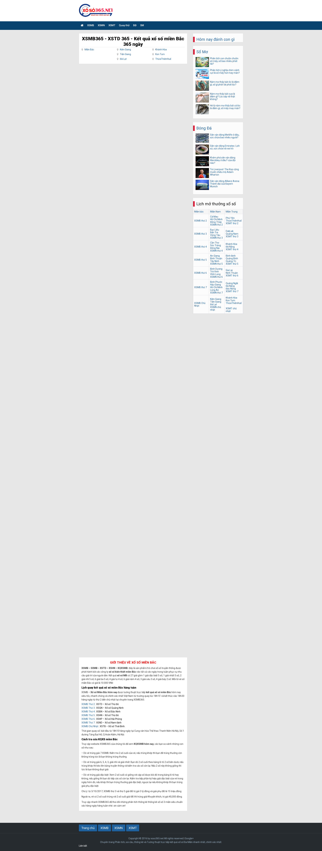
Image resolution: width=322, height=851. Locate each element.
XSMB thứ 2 (200, 220)
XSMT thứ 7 (232, 291)
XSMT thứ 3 (232, 236)
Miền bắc (199, 211)
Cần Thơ (214, 242)
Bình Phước (216, 282)
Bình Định (231, 255)
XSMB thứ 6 (200, 273)
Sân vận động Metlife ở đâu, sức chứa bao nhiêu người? (224, 136)
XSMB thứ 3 (200, 233)
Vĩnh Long (215, 274)
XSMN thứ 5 (216, 263)
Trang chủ (88, 828)
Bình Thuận (216, 258)
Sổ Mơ (202, 52)
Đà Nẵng (230, 246)
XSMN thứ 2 (216, 224)
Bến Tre (214, 232)
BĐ (135, 25)
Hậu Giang (215, 284)
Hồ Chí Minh (216, 219)
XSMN (101, 25)
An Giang (215, 255)
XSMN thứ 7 (216, 292)
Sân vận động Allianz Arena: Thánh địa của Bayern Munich (225, 184)
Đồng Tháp (216, 222)
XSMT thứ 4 (232, 249)
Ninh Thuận (232, 273)
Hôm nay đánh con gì (215, 39)
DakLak (229, 231)
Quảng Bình (232, 258)
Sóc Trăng (215, 245)
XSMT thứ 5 (232, 263)
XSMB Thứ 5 (88, 715)
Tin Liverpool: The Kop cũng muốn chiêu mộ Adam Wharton (224, 172)
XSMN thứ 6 (216, 277)
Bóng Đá (204, 128)
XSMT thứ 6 (232, 275)
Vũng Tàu (215, 235)
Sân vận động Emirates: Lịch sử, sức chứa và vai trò (225, 147)
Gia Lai (229, 270)
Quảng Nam (232, 233)
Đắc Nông (231, 288)
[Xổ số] (82, 25)
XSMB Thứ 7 (88, 722)
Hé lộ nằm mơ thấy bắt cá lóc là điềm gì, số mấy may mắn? (225, 107)
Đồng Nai (215, 248)
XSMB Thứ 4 (88, 711)
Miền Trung (231, 211)
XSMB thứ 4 (200, 246)
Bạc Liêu (214, 229)
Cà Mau (214, 216)
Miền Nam (215, 211)
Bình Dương (216, 269)
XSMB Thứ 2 (88, 704)
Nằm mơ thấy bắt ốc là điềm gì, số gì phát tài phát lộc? (224, 83)
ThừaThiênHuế (163, 59)
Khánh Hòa (161, 49)
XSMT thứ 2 (232, 223)
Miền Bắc (89, 49)
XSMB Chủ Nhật (90, 726)
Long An (214, 290)
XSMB (90, 25)
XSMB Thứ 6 (88, 719)
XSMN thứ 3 (216, 237)
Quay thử (124, 25)
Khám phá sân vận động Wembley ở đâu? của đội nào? (222, 160)
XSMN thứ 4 (216, 250)
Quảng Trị (231, 261)
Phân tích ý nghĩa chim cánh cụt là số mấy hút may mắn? (225, 71)
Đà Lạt (123, 59)
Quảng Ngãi (232, 283)
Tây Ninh (214, 261)
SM (142, 25)
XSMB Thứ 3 (88, 708)
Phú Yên (230, 218)
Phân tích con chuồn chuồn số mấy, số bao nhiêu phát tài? (224, 61)
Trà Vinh (214, 271)
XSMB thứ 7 (200, 287)
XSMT (112, 25)
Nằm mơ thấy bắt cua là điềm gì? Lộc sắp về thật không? (222, 96)
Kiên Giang (125, 49)
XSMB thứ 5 (200, 259)
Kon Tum (160, 54)
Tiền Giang (125, 54)
